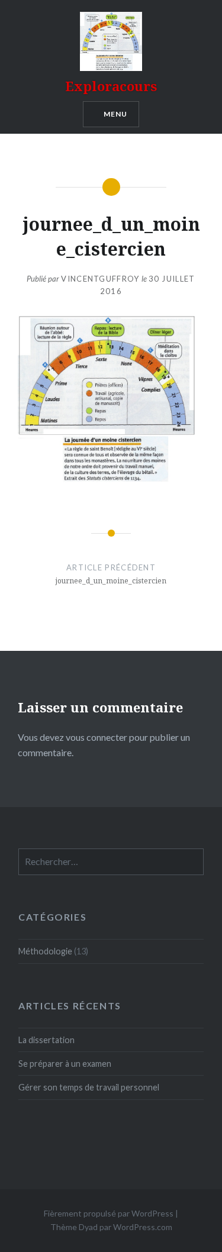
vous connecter (96, 737)
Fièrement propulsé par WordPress (108, 1213)
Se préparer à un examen (64, 1064)
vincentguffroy (100, 278)
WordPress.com (142, 1227)
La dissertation (46, 1040)
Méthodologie (45, 951)
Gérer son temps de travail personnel (88, 1087)
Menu (116, 113)
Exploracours (111, 86)
